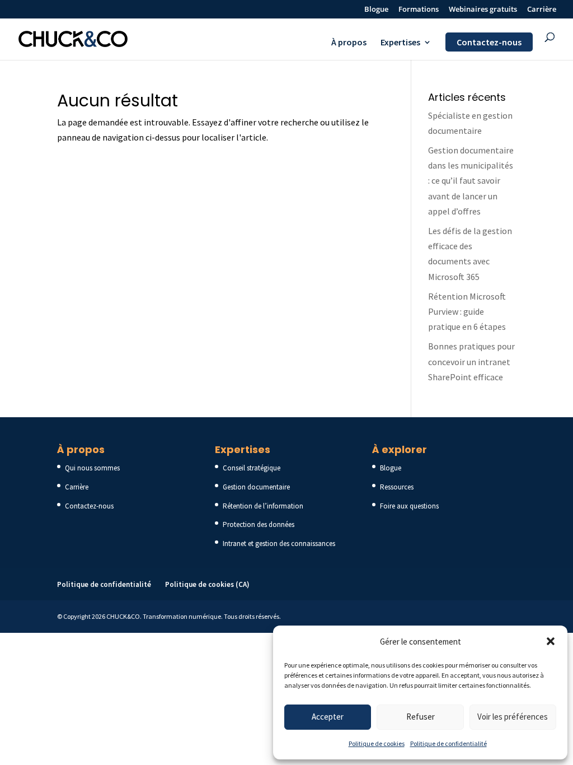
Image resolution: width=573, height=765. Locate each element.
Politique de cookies (377, 743)
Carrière (541, 10)
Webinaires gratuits (483, 10)
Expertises (400, 43)
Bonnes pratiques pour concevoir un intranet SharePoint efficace (471, 361)
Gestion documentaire (256, 487)
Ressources (397, 487)
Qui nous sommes (92, 468)
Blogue (376, 10)
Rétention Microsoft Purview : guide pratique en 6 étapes (467, 311)
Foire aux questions (409, 506)
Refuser (420, 716)
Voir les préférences (512, 716)
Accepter (328, 716)
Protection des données (258, 524)
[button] (550, 641)
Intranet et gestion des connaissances (279, 543)
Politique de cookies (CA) (207, 584)
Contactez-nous (489, 42)
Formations (418, 10)
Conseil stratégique (251, 468)
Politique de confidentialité (448, 743)
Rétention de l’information (263, 506)
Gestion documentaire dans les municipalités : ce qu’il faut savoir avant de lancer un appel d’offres (471, 180)
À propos (349, 43)
